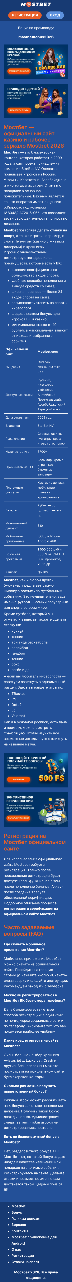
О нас (16, 1249)
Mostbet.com (48, 351)
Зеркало (19, 1225)
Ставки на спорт (25, 1262)
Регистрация (23, 1256)
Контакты (20, 1231)
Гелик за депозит (26, 1219)
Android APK (47, 541)
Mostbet (19, 1206)
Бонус (17, 1212)
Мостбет (22, 1272)
